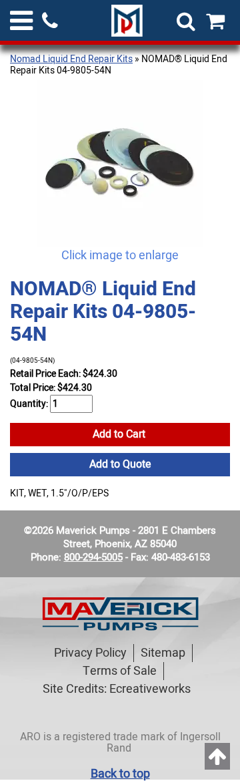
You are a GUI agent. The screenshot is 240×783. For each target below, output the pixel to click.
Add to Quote (120, 464)
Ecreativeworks (150, 689)
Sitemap (163, 653)
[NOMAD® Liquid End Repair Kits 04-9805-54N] (120, 163)
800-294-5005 (93, 557)
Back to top (120, 774)
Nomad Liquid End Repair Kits (71, 59)
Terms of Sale (120, 671)
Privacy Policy (90, 653)
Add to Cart (120, 434)
